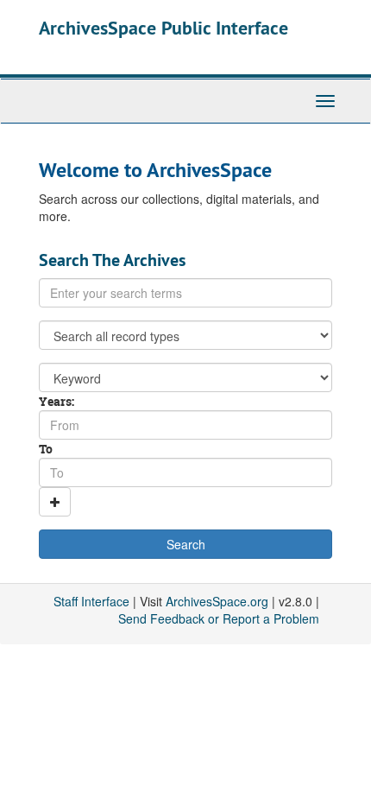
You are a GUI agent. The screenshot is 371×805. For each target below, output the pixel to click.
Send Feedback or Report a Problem (218, 618)
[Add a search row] (55, 502)
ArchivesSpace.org (217, 601)
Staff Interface (91, 601)
